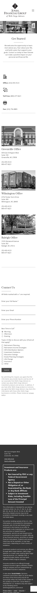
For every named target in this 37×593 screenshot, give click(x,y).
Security (21, 590)
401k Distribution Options (13, 350)
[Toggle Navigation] (33, 10)
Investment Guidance (12, 352)
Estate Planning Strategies (14, 357)
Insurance (8, 361)
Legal (15, 590)
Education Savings (11, 354)
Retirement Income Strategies (15, 348)
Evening (7, 336)
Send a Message (9, 461)
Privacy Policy (7, 590)
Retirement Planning (12, 345)
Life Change (8, 359)
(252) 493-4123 (9, 459)
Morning (7, 332)
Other (6, 364)
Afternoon (8, 334)
